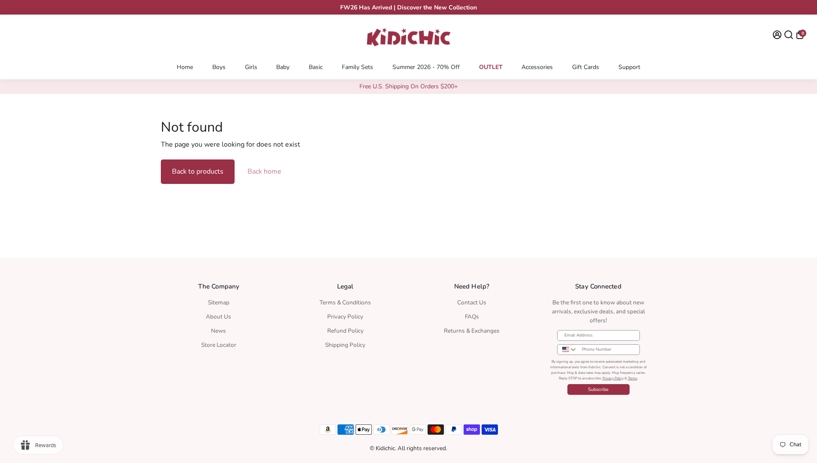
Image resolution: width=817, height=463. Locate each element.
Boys (219, 67)
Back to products (197, 171)
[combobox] (568, 350)
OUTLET (491, 67)
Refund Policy (345, 331)
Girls (251, 67)
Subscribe (598, 389)
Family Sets (357, 67)
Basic (316, 67)
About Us (218, 317)
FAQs (472, 317)
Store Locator (218, 345)
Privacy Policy (345, 317)
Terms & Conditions (345, 302)
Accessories (537, 67)
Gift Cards (585, 67)
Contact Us (471, 302)
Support (629, 67)
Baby (282, 67)
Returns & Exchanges (472, 331)
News (218, 331)
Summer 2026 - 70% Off (426, 67)
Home (185, 67)
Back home (264, 171)
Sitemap (218, 302)
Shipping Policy (345, 345)
